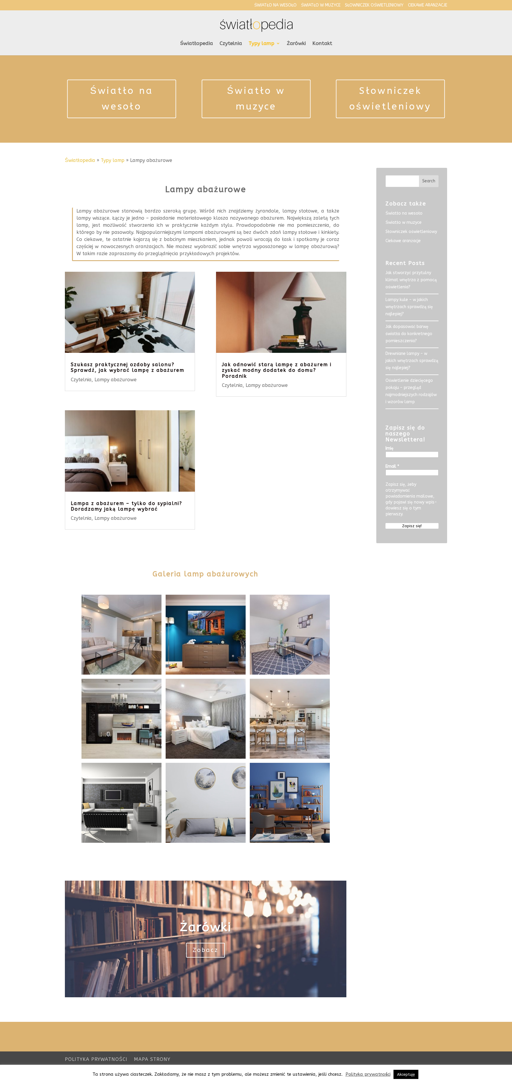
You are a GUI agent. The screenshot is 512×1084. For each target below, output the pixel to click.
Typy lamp (261, 43)
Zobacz (205, 950)
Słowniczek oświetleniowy (374, 5)
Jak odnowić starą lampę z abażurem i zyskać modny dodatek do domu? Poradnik (277, 370)
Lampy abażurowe (116, 379)
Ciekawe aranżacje (427, 5)
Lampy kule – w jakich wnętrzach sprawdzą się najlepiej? (409, 306)
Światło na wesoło (275, 5)
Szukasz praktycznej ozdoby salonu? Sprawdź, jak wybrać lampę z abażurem (127, 367)
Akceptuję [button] (406, 1074)
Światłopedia (196, 43)
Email (392, 466)
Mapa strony (152, 1059)
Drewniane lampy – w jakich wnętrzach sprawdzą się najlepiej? (411, 360)
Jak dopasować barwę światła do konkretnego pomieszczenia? (408, 333)
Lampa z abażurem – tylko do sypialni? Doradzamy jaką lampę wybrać (126, 506)
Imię (389, 448)
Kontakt (322, 43)
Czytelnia (231, 43)
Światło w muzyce (320, 5)
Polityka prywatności (96, 1059)
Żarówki (296, 43)
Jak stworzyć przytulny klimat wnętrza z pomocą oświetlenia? (411, 280)
